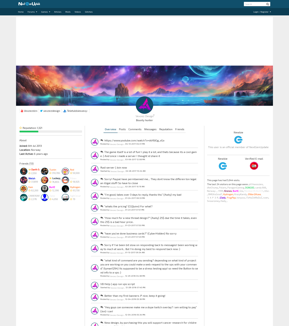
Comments (134, 129)
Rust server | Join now (113, 167)
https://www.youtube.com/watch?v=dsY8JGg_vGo (134, 140)
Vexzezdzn (30, 110)
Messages (150, 129)
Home (21, 12)
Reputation (165, 129)
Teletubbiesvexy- (77, 110)
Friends (179, 129)
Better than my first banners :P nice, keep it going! (134, 295)
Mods (68, 12)
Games (44, 12)
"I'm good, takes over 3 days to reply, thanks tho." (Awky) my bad (142, 194)
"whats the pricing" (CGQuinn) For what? (128, 206)
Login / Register (261, 12)
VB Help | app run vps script (117, 284)
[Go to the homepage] (29, 4)
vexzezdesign (51, 110)
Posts (122, 129)
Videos (78, 12)
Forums (31, 12)
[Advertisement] (144, 40)
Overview (110, 129)
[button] (268, 4)
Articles (57, 12)
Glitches (89, 12)
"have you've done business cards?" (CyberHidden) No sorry (140, 233)
